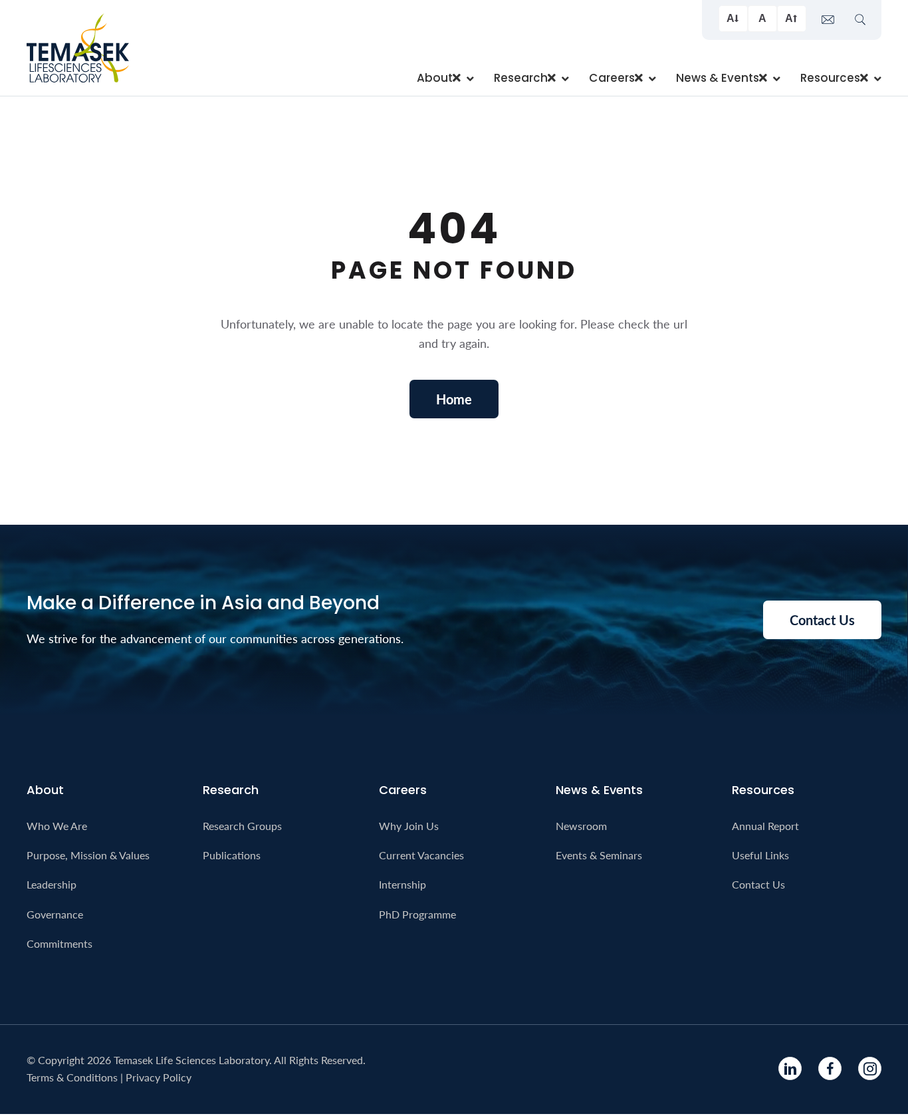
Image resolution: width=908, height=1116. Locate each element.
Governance (55, 914)
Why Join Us (409, 825)
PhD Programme (417, 914)
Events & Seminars (599, 855)
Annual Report (765, 825)
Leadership (51, 884)
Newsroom (581, 825)
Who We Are (57, 825)
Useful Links (760, 855)
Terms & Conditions (72, 1077)
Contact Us (758, 884)
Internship (402, 884)
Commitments (59, 943)
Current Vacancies (421, 855)
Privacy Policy (158, 1077)
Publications (232, 855)
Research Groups (242, 825)
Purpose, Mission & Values (88, 855)
